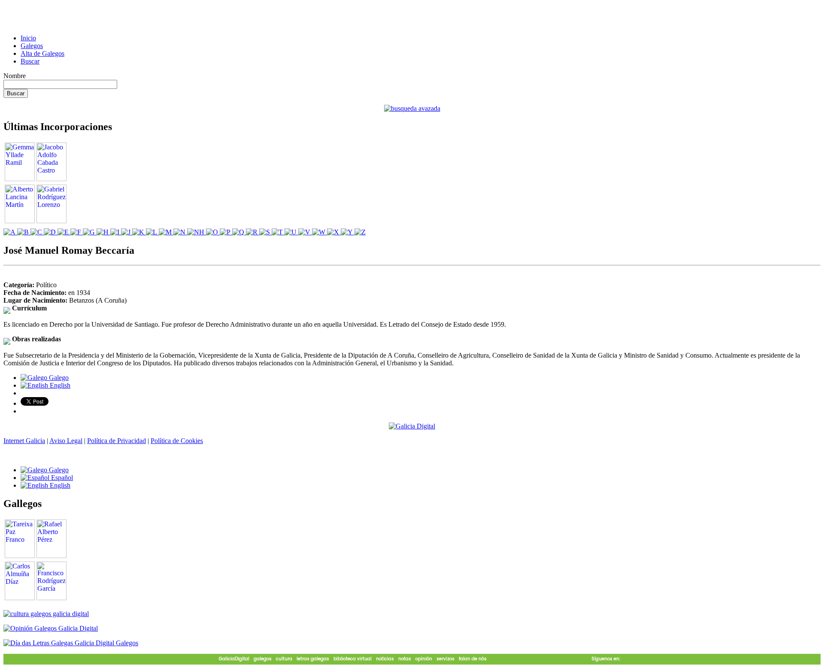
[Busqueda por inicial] (10, 232)
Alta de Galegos (42, 53)
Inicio (28, 38)
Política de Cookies (177, 440)
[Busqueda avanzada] (412, 108)
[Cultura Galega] (46, 613)
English (59, 385)
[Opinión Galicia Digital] (50, 628)
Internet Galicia (24, 440)
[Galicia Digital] (412, 425)
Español (61, 477)
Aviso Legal (65, 440)
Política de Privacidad (116, 440)
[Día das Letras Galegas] (70, 643)
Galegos (32, 45)
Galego (58, 377)
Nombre (14, 75)
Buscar (30, 61)
